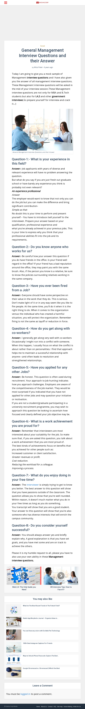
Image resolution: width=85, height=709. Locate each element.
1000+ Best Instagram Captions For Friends (37, 643)
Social (42, 46)
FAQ (55, 706)
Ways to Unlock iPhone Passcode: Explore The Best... (41, 656)
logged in (25, 693)
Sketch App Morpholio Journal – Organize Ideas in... (40, 618)
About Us (44, 706)
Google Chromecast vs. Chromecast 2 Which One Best (41, 668)
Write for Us (77, 706)
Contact (50, 706)
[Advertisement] (42, 23)
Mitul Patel (38, 67)
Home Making (68, 706)
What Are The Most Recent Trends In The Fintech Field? (41, 606)
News (38, 706)
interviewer (33, 484)
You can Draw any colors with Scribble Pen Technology (41, 631)
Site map (60, 706)
